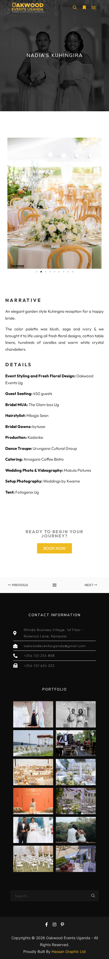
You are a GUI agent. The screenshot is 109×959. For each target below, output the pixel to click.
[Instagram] (54, 924)
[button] (8, 203)
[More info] (84, 7)
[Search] (74, 7)
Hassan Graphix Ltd (69, 951)
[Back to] (54, 585)
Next (89, 585)
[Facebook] (46, 924)
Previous (19, 585)
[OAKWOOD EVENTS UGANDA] (27, 7)
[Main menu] (93, 7)
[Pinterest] (62, 924)
